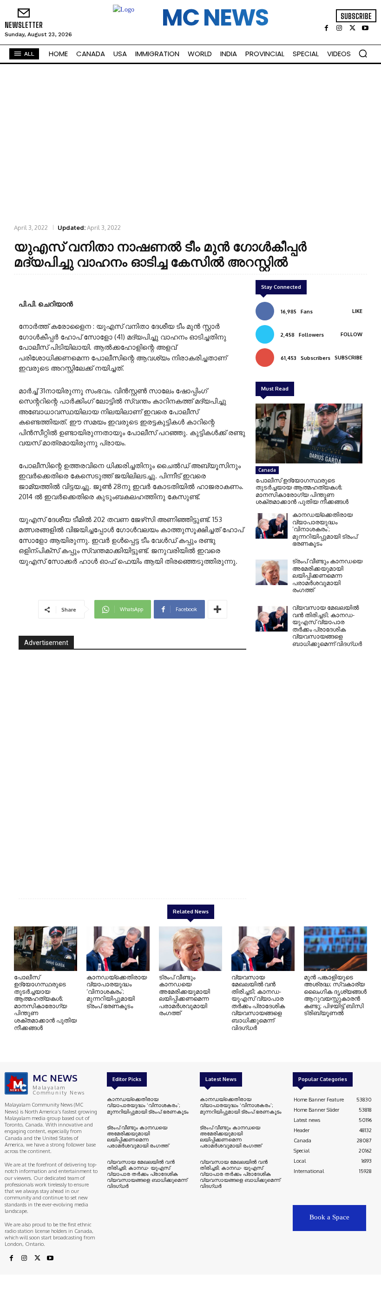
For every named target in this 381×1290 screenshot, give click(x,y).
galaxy (224, 858)
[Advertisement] (190, 143)
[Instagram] (339, 28)
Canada (267, 470)
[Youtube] (365, 28)
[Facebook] (326, 28)
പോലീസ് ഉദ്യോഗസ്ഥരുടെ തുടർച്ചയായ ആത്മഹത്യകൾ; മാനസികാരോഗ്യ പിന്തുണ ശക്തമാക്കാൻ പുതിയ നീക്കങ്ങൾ (302, 491)
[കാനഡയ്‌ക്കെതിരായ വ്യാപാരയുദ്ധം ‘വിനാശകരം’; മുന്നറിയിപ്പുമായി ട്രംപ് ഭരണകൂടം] (272, 526)
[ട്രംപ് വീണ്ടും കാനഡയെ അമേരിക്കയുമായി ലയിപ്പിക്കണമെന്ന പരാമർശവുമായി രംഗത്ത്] (272, 572)
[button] (363, 53)
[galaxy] (132, 767)
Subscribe (348, 357)
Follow (351, 334)
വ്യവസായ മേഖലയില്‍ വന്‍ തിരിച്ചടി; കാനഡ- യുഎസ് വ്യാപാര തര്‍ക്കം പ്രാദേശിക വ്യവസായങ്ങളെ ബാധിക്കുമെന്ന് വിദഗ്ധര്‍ (327, 625)
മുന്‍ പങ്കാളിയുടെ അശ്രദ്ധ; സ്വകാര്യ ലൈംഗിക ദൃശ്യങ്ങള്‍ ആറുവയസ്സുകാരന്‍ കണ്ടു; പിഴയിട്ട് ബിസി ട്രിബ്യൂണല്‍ (335, 995)
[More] (217, 609)
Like (357, 311)
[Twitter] (352, 28)
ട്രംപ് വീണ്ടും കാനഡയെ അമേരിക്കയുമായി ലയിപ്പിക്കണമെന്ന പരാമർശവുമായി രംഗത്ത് (327, 575)
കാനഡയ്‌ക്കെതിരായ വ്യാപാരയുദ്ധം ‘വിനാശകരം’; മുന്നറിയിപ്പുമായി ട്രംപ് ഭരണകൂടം (324, 529)
